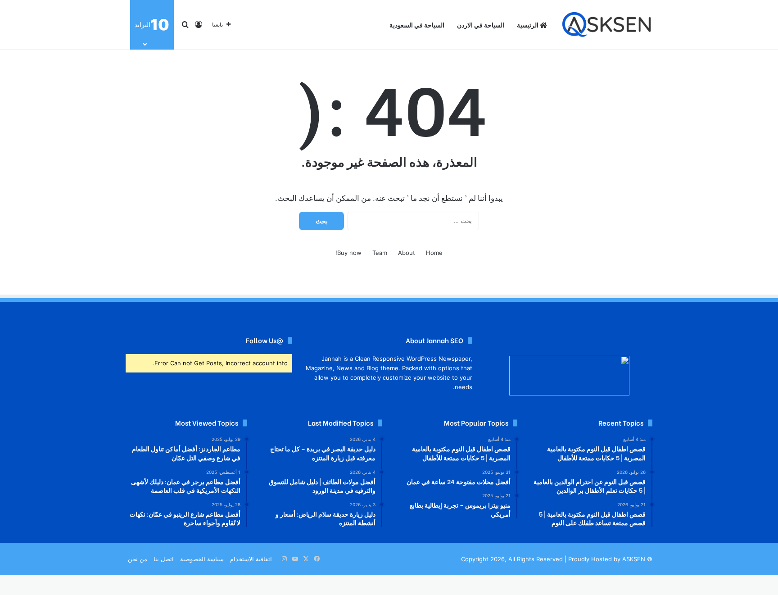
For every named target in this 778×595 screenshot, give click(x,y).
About (406, 252)
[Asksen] (607, 25)
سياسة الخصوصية (202, 559)
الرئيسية (528, 24)
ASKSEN (633, 559)
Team (379, 252)
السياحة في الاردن (480, 24)
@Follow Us (264, 340)
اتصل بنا (164, 559)
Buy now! (348, 252)
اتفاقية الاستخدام (251, 559)
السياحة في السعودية (416, 24)
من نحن (137, 559)
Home (434, 252)
